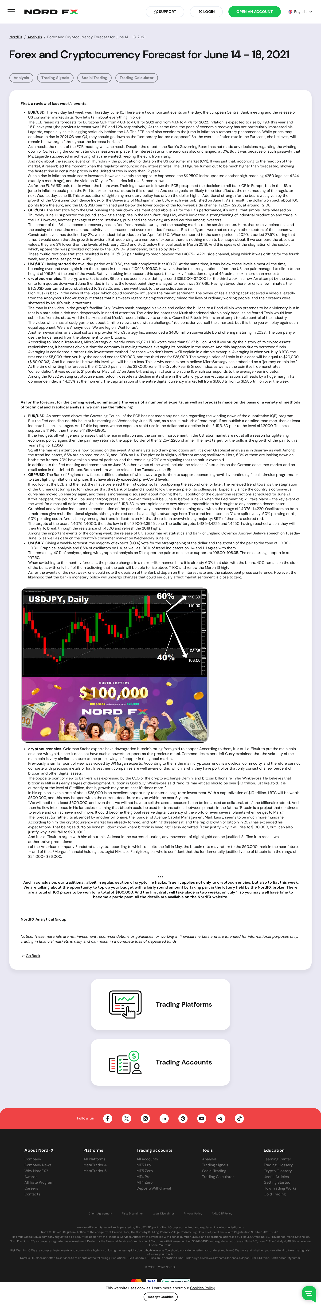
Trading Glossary (278, 1165)
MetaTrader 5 (95, 1170)
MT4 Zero (145, 1182)
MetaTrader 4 (95, 1165)
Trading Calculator (137, 77)
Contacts (32, 1194)
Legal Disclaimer (163, 1213)
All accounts (147, 1159)
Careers (31, 1188)
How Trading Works (280, 1188)
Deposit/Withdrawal (154, 1188)
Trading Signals (55, 77)
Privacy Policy (193, 1213)
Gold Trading (275, 1194)
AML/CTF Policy (222, 1213)
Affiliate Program (38, 1182)
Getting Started (277, 1182)
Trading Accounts (184, 1062)
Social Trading (94, 77)
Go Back (33, 955)
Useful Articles (276, 1176)
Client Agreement (100, 1213)
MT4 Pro (143, 1176)
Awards (30, 1176)
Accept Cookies (160, 1297)
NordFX (15, 37)
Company (32, 1159)
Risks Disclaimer (132, 1213)
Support (167, 11)
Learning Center (277, 1159)
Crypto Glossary (278, 1170)
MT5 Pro (144, 1165)
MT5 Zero (145, 1170)
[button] (11, 11)
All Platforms (94, 1159)
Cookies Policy (202, 1287)
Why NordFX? (36, 1170)
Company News (37, 1165)
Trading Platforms (184, 1004)
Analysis (34, 37)
